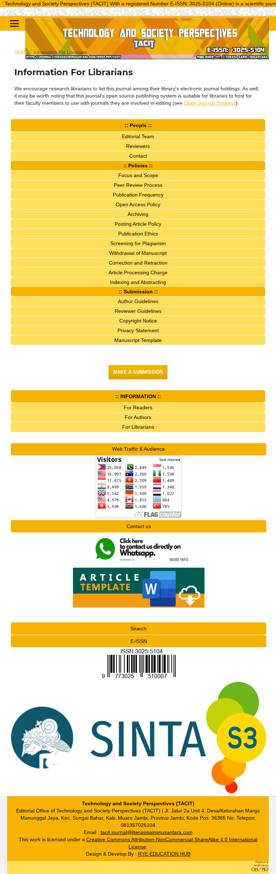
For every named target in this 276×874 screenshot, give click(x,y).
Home (21, 52)
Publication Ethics (138, 233)
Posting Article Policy (138, 224)
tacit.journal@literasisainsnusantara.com (147, 832)
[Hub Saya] (139, 564)
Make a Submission (138, 372)
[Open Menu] (14, 23)
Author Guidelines (138, 301)
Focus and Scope (138, 175)
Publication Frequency (138, 195)
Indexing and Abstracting (138, 282)
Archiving (138, 214)
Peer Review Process (138, 185)
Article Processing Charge (138, 272)
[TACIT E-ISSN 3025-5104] (139, 678)
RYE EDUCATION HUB (164, 854)
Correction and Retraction (138, 263)
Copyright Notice (138, 321)
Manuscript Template (138, 340)
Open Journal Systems (210, 103)
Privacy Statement (138, 330)
